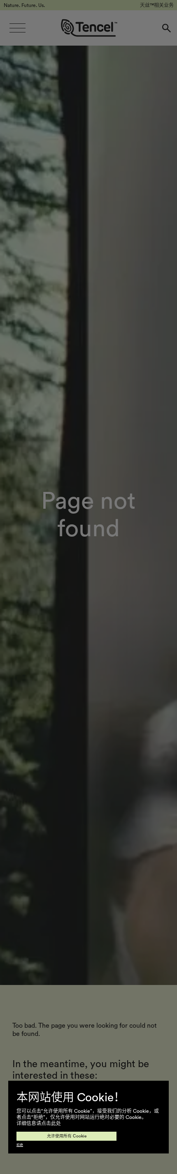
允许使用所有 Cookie (66, 1136)
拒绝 (19, 1145)
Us (23, 1130)
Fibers (31, 1148)
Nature (33, 1094)
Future (32, 1112)
